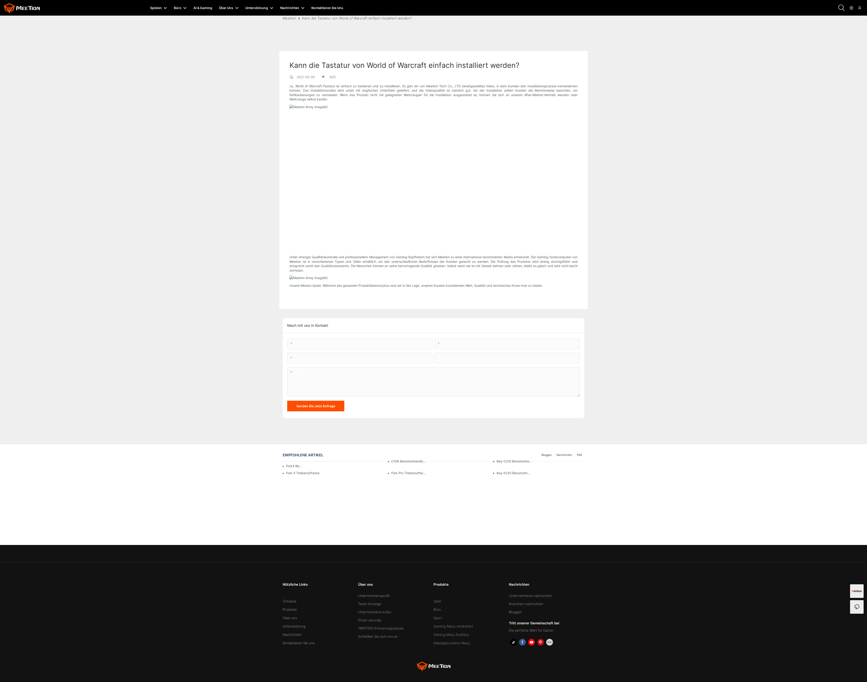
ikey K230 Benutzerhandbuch (514, 473)
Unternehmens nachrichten (530, 596)
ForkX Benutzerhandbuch (294, 466)
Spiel (437, 601)
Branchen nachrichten (526, 604)
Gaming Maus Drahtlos (451, 634)
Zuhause (289, 601)
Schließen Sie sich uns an (378, 636)
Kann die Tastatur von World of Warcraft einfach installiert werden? (357, 18)
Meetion (289, 18)
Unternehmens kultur (375, 612)
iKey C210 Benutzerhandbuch (514, 461)
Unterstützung (294, 626)
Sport (438, 618)
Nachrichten (292, 634)
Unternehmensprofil (373, 596)
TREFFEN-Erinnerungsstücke (381, 628)
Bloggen (515, 612)
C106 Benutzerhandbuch (409, 461)
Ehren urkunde (369, 620)
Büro (437, 609)
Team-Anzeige (369, 604)
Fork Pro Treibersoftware (409, 473)
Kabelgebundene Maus (452, 643)
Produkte (290, 609)
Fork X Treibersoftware (302, 473)
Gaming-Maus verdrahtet (453, 626)
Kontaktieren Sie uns (299, 643)
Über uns (290, 618)
